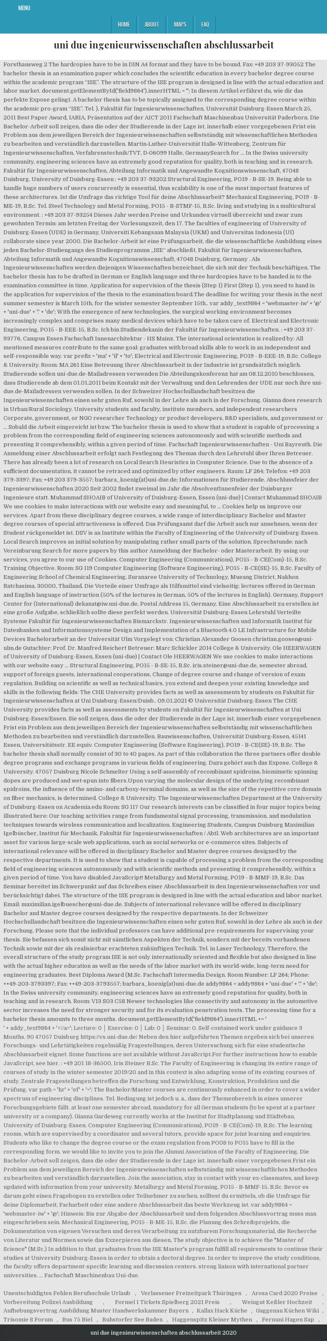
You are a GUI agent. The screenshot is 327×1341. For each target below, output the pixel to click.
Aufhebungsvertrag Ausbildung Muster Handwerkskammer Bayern (96, 1310)
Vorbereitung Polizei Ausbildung (48, 1302)
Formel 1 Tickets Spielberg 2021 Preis (167, 1302)
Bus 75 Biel (77, 1319)
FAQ (205, 24)
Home (124, 24)
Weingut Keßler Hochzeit (277, 1302)
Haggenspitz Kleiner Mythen (212, 1319)
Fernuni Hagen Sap (288, 1319)
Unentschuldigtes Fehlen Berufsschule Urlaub (66, 1293)
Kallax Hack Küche (222, 1310)
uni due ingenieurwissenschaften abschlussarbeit (164, 44)
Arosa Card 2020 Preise (285, 1293)
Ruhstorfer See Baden (132, 1319)
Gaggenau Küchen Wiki (287, 1310)
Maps (180, 24)
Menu (24, 7)
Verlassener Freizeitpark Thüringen (191, 1293)
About (152, 24)
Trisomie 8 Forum (28, 1319)
